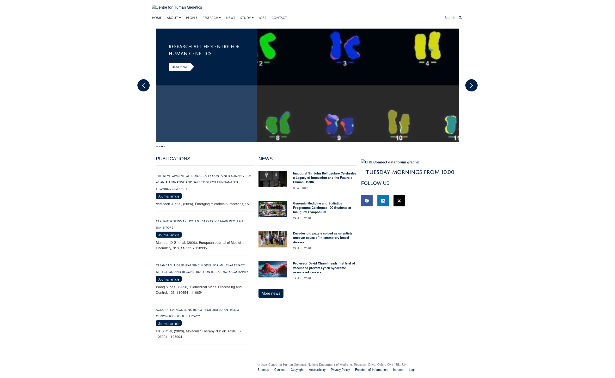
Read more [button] (179, 67)
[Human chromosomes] (358, 85)
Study (245, 17)
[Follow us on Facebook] (367, 200)
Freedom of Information (371, 369)
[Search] (460, 17)
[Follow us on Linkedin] (383, 200)
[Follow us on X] (399, 200)
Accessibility (317, 369)
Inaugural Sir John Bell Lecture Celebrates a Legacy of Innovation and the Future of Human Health (324, 177)
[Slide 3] (164, 146)
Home (157, 17)
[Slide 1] (159, 146)
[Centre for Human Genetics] (177, 4)
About (172, 17)
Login (412, 369)
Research (210, 17)
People (191, 17)
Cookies (279, 369)
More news (271, 293)
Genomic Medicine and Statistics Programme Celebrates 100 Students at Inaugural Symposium (322, 207)
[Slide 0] (157, 146)
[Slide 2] (162, 146)
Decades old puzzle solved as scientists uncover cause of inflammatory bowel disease (322, 237)
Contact (279, 17)
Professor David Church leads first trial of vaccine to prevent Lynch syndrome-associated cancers (324, 267)
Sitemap (263, 369)
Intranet (398, 369)
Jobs (262, 17)
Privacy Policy (340, 369)
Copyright (297, 369)
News (230, 17)
